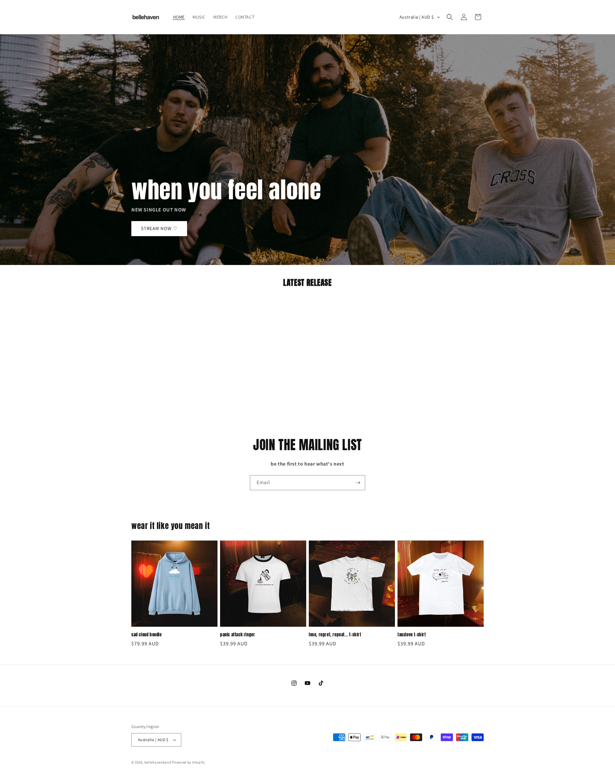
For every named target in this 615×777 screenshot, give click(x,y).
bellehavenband (157, 762)
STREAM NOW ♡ (159, 229)
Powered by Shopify (188, 762)
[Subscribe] (358, 482)
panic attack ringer (237, 635)
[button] (450, 17)
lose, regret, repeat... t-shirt (335, 635)
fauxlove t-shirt (412, 635)
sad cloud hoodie (146, 635)
